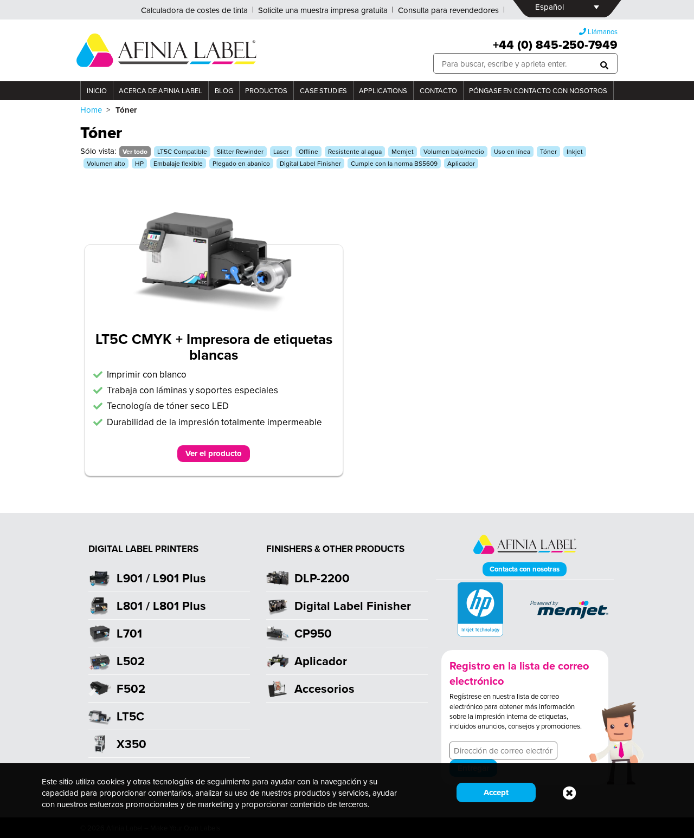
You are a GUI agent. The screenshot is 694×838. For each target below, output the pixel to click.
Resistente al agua (355, 151)
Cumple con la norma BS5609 (394, 163)
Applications (383, 90)
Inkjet (575, 151)
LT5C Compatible (182, 151)
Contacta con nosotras (525, 569)
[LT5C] (214, 314)
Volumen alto (106, 163)
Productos (266, 90)
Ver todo (135, 151)
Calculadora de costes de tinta (194, 10)
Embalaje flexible (178, 163)
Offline (308, 151)
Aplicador (461, 163)
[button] (604, 64)
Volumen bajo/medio (453, 151)
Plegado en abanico (241, 163)
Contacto (438, 90)
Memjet (402, 151)
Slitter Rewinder (240, 151)
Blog (224, 90)
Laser (281, 151)
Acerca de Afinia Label (160, 90)
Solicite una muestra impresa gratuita (323, 10)
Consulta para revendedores (448, 10)
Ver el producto (213, 453)
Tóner (548, 151)
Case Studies (323, 90)
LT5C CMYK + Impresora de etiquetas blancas (213, 347)
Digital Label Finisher (310, 163)
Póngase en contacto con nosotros (538, 90)
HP (139, 163)
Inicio (97, 90)
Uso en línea (512, 151)
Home (91, 109)
